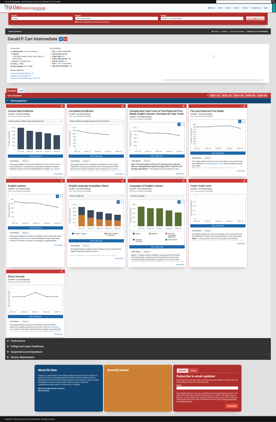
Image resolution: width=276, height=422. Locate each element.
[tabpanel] (35, 168)
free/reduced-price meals (213, 163)
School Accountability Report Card (23, 78)
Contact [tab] (193, 370)
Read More (58, 174)
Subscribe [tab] (182, 370)
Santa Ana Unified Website (20, 73)
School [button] (245, 8)
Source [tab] (25, 161)
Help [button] (266, 8)
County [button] (228, 8)
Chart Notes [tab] (14, 161)
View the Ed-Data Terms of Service (51, 388)
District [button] (237, 8)
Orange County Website (19, 76)
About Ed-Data (43, 390)
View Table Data (35, 156)
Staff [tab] (21, 90)
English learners (26, 238)
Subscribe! (231, 406)
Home (212, 8)
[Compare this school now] (65, 39)
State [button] (220, 8)
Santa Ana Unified (237, 31)
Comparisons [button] (256, 8)
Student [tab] (11, 90)
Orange (224, 31)
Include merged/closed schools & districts (93, 22)
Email (178, 385)
